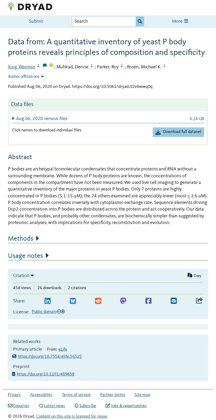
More (178, 21)
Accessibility (41, 395)
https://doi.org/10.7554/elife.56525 (50, 357)
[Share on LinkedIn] (48, 301)
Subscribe (87, 406)
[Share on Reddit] (98, 301)
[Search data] (140, 21)
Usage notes (25, 255)
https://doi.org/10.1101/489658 (46, 374)
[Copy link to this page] (199, 301)
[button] (108, 118)
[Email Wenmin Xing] (45, 66)
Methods (20, 238)
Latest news (54, 406)
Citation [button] (21, 275)
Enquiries (21, 406)
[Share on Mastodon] (123, 301)
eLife (62, 349)
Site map (142, 395)
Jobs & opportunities (128, 406)
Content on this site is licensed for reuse (71, 416)
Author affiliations (24, 77)
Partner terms (112, 395)
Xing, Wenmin (21, 67)
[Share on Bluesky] (73, 301)
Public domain (44, 312)
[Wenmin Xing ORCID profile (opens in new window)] (51, 66)
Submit (36, 21)
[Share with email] (174, 301)
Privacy (14, 395)
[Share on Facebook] (148, 301)
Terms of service (76, 395)
